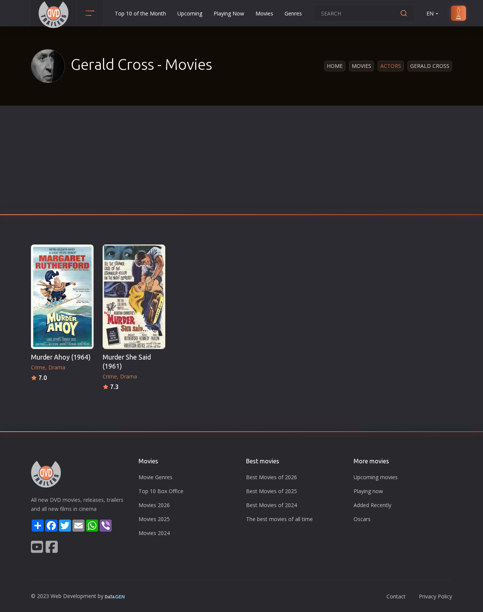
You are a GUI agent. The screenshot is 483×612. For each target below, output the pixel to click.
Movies (264, 13)
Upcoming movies (376, 477)
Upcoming (189, 13)
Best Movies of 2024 (271, 505)
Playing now (368, 491)
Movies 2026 (154, 505)
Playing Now (229, 13)
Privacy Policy (435, 596)
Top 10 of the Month (140, 13)
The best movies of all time (279, 519)
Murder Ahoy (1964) (61, 357)
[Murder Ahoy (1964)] (62, 296)
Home (335, 65)
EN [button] (430, 13)
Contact (396, 596)
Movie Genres (155, 477)
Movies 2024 (154, 533)
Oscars (362, 519)
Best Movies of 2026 (271, 477)
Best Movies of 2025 (271, 491)
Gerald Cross (429, 65)
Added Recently (372, 505)
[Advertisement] (241, 162)
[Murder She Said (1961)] (134, 296)
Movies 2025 (154, 519)
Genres (293, 13)
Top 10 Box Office (160, 491)
